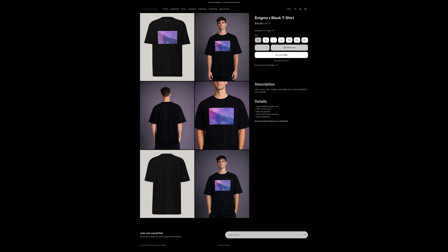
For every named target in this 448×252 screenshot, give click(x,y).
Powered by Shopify (159, 245)
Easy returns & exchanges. (265, 65)
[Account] (300, 9)
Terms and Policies (224, 245)
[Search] (295, 9)
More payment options (281, 60)
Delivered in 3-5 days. (263, 31)
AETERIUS (148, 245)
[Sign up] (304, 234)
